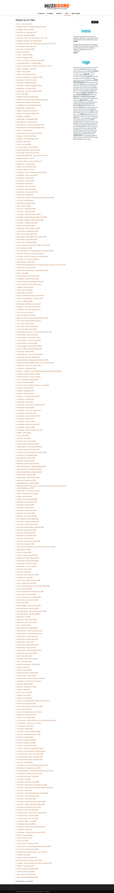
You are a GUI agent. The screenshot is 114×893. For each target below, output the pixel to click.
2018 (89, 114)
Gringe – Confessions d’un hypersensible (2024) (30, 295)
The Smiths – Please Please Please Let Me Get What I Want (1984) (35, 787)
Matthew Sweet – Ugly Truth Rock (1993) (28, 477)
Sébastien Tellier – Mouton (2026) (26, 675)
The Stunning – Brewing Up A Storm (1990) (29, 807)
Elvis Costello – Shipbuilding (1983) (27, 242)
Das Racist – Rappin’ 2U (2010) (25, 169)
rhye (81, 76)
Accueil (17, 17)
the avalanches (77, 73)
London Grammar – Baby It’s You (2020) (28, 444)
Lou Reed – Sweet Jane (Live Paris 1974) (28, 449)
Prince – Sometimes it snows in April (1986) (29, 597)
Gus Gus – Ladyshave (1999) (25, 301)
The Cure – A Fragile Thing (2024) (26, 740)
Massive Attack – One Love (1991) (26, 475)
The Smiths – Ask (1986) (23, 779)
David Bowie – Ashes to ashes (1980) (27, 175)
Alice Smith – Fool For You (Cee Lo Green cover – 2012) (32, 38)
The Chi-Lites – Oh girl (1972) (25, 726)
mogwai (75, 134)
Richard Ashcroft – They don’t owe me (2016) (29, 633)
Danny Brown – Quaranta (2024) (26, 164)
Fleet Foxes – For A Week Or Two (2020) (28, 259)
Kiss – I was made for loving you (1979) (28, 379)
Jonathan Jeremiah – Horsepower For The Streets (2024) (33, 360)
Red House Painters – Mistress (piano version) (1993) (31, 611)
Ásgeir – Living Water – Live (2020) (26, 69)
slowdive (90, 76)
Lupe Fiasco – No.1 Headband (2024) (27, 455)
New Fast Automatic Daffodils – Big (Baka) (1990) (30, 527)
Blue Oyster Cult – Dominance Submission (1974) (30, 125)
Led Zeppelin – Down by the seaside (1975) (29, 410)
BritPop (94, 94)
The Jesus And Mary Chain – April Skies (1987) (30, 757)
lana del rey (90, 134)
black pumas (81, 120)
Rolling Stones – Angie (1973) (25, 642)
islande (75, 128)
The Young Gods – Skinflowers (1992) (27, 843)
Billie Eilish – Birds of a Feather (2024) (27, 97)
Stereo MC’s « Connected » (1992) (26, 703)
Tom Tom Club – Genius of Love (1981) (27, 849)
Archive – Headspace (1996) (24, 57)
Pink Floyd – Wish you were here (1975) (28, 575)
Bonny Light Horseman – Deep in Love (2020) (29, 133)
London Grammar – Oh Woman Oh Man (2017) (29, 447)
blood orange (92, 132)
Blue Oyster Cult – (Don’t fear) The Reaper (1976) (30, 127)
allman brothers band (92, 82)
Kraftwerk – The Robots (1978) (25, 393)
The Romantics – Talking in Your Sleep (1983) (29, 773)
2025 (75, 118)
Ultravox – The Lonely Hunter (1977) (27, 857)
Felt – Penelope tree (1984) (24, 248)
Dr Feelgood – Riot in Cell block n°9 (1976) (28, 228)
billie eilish (85, 130)
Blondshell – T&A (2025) (23, 116)
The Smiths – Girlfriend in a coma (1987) (28, 782)
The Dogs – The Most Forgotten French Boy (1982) (31, 751)
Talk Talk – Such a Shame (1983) (26, 717)
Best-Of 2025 (88, 105)
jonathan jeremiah (78, 103)
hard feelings (88, 71)
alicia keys (92, 103)
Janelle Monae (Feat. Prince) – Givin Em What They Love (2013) (34, 332)
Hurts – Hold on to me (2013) (25, 312)
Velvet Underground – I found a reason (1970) (29, 860)
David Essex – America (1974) (25, 195)
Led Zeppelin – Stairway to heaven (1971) (28, 424)
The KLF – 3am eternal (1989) (25, 382)
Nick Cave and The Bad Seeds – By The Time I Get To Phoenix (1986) (36, 547)
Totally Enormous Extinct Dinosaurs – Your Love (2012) (32, 852)
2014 (93, 105)
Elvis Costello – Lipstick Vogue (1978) (27, 239)
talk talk (86, 137)
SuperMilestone (84, 94)
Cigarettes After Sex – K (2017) (25, 158)
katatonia (81, 123)
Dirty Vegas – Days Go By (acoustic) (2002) (29, 214)
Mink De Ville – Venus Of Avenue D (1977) (28, 491)
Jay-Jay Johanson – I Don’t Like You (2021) (29, 337)
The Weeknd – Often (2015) (24, 829)
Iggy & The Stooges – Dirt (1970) (26, 315)
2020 (95, 80)
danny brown (81, 71)
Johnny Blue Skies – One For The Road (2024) (29, 354)
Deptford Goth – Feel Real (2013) (26, 203)
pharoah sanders (86, 67)
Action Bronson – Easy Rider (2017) (26, 32)
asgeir (92, 111)
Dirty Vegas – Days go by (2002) (26, 211)
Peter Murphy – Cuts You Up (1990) (27, 566)
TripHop (81, 84)
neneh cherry (80, 80)
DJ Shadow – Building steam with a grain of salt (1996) (32, 217)
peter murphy (81, 118)
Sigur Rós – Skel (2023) (23, 689)
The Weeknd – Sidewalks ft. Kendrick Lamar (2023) (31, 832)
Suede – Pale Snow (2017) (24, 709)
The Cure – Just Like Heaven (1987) (27, 745)
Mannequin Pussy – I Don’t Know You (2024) (29, 469)
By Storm (95, 126)
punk (89, 107)
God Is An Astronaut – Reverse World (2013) (29, 284)
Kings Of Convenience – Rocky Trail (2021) (29, 377)
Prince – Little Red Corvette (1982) (26, 583)
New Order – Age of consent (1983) (27, 530)
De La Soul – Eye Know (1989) (25, 200)
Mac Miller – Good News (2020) (25, 461)
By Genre (50, 13)
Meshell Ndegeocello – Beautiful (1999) (28, 483)
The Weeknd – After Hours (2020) (26, 824)
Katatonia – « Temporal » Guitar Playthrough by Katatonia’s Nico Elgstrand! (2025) (39, 371)
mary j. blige (87, 139)
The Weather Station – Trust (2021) (26, 821)
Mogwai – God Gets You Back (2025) (27, 499)
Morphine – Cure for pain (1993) (26, 513)
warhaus (86, 89)
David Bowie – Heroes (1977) (25, 183)
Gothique (75, 107)
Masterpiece (79, 82)
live (85, 84)
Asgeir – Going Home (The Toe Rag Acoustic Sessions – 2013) (34, 66)
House (78, 116)
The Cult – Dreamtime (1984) (25, 737)
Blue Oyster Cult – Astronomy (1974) (27, 122)
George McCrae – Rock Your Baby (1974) (28, 276)
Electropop (91, 96)
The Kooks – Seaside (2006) (25, 762)
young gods (76, 78)
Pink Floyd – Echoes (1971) (24, 569)
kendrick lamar (87, 87)
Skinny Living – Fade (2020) (24, 692)
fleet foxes (91, 102)
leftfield (85, 76)
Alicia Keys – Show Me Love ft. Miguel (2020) (29, 41)
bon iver (95, 76)
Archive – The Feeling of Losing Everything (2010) (30, 60)
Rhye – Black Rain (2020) (24, 625)
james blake (84, 132)
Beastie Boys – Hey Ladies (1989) (26, 88)
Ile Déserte (94, 67)
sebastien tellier (88, 91)
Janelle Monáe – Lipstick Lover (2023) (27, 334)
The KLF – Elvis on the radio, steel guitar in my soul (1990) (33, 385)
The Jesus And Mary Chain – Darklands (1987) (29, 759)
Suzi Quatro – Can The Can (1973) (26, 715)
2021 (80, 135)
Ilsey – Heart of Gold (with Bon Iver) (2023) (29, 321)
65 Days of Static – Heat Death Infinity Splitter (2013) (31, 27)
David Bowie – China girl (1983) (25, 181)
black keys (76, 98)
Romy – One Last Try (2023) (24, 656)
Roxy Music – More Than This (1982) (27, 659)
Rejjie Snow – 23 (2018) (23, 617)
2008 (80, 102)
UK (80, 97)
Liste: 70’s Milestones (23, 435)
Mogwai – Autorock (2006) (24, 496)
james (82, 137)
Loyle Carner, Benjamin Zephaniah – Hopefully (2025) (31, 452)
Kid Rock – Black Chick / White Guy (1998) (28, 374)
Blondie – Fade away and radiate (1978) (28, 113)
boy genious (76, 87)
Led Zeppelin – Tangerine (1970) (26, 427)
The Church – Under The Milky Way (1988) (28, 731)
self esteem (92, 137)
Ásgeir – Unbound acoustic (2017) (26, 74)
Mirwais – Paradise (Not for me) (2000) (27, 493)
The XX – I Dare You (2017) (24, 838)
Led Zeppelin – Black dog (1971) (26, 407)
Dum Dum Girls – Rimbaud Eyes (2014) (27, 231)
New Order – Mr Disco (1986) (25, 538)
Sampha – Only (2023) (23, 667)
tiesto (77, 69)
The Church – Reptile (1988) (25, 729)
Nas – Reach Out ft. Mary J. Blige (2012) (28, 519)
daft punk (79, 92)
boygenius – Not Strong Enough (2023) (28, 139)
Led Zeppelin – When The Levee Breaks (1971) (30, 430)
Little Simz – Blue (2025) (24, 438)
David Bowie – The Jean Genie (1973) (27, 192)
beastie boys (92, 109)
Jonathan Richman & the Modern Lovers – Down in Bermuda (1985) (35, 362)
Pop (82, 114)
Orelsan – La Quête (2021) (24, 552)
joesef (74, 116)
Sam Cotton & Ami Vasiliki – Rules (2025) (28, 664)
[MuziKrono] (57, 6)
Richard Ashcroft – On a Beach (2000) (27, 628)
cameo (78, 114)
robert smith (83, 116)
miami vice (84, 73)
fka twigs (76, 123)
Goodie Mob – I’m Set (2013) (25, 293)
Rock (86, 74)
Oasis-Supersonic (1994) (24, 549)
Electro (76, 96)
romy (79, 137)
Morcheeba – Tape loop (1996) (25, 505)
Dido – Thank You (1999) (24, 206)
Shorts (90, 130)
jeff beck (75, 84)
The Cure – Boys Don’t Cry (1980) (26, 743)
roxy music (86, 111)
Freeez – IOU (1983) (22, 273)
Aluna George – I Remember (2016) (26, 46)
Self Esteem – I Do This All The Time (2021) (29, 681)
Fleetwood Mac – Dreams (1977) (26, 262)
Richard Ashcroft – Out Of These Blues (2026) (29, 631)
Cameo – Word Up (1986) (24, 144)
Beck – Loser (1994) (22, 94)
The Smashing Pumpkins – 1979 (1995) (27, 776)
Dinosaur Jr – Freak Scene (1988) (26, 209)
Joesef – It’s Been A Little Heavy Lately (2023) (29, 349)
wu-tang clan (80, 91)
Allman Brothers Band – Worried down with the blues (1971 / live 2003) (36, 43)
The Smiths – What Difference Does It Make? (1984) (31, 801)
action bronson (92, 85)
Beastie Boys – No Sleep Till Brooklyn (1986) (29, 91)
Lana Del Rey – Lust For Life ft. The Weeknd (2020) (31, 405)
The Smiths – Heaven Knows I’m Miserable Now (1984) (32, 785)
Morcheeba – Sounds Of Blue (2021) (27, 502)
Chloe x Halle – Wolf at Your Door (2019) (28, 153)
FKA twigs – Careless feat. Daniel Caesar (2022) (30, 253)
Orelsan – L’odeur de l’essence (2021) (27, 555)
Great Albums (76, 13)
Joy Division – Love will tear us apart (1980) (29, 365)
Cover (81, 69)
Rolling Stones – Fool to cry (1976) (26, 647)
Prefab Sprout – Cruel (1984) (25, 577)
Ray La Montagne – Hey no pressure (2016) (29, 605)
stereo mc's (94, 114)
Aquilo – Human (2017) (23, 52)
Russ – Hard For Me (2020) (24, 661)
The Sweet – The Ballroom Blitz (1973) (27, 810)
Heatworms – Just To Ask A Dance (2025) (28, 306)
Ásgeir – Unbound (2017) (24, 71)
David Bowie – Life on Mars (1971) (26, 186)
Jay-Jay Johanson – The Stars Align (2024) (29, 340)
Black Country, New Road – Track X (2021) (28, 102)
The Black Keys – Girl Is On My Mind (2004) (29, 105)
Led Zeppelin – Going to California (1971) (28, 416)
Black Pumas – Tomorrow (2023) (26, 108)
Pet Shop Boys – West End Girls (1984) (27, 561)
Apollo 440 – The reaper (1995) (25, 49)
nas (92, 80)
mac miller (95, 121)
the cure (79, 67)
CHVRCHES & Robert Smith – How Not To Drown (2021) (32, 155)
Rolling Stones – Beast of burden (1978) (28, 645)
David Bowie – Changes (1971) (25, 178)
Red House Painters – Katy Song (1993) (28, 608)
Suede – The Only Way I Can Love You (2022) (29, 712)
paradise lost (94, 107)
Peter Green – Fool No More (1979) (26, 563)
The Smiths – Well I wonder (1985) (26, 799)
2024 (75, 135)
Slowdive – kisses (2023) (24, 695)
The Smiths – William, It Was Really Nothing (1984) (31, 804)
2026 (84, 134)
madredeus (92, 89)
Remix (75, 67)
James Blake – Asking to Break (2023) (27, 326)
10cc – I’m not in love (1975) (24, 24)
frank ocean (84, 112)
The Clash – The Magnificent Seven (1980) (28, 734)
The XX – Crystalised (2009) (25, 835)
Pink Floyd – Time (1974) (24, 572)
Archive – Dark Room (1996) (24, 55)
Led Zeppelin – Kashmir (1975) (25, 419)
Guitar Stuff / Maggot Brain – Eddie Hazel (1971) (30, 298)
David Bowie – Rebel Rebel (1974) (26, 189)
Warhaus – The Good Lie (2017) (25, 866)
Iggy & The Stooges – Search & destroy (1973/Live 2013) (32, 318)
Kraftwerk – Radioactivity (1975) (26, 391)
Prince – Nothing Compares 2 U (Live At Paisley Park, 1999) (33, 586)
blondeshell (88, 120)
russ (89, 73)
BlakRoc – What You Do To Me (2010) (27, 111)
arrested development (79, 121)
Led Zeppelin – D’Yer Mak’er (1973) (26, 413)
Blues (85, 69)
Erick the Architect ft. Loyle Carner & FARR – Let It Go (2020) (33, 245)
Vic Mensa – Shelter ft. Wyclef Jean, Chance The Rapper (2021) (34, 863)
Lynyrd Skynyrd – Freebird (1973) (26, 458)
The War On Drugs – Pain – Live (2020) (27, 818)
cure (91, 121)
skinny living (76, 100)
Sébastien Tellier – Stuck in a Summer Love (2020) (31, 678)
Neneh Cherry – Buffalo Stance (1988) (27, 524)
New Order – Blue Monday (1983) (26, 533)
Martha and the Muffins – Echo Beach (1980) (29, 472)
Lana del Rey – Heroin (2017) (25, 402)
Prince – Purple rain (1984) (24, 589)
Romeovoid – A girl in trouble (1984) (27, 653)
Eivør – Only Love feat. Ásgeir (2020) (27, 234)
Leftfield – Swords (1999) (24, 433)
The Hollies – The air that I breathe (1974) (28, 309)
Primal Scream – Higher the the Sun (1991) (28, 580)
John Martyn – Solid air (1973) (25, 351)
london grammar (78, 139)
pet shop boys (84, 109)
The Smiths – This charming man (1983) (28, 796)
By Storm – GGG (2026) (23, 141)
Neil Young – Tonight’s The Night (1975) (28, 521)
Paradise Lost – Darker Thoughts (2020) (28, 558)
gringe (92, 118)
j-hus (81, 98)
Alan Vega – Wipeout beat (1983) (26, 35)
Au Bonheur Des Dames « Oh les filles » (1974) (30, 77)
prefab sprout (90, 128)
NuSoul (87, 121)
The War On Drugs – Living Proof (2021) (28, 815)
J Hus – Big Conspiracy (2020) (25, 323)
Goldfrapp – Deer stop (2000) (25, 287)
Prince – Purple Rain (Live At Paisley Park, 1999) (30, 591)
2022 (88, 78)
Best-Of (83, 100)
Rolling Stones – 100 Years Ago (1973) (27, 639)
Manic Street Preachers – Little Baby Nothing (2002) (31, 466)
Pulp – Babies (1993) (22, 603)
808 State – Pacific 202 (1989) (25, 29)
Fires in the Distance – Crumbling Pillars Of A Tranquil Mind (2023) (35, 251)
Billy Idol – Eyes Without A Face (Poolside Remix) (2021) (32, 99)
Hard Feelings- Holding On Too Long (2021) (29, 304)
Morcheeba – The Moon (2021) (25, 507)
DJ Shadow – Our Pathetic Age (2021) (27, 223)
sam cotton (85, 102)
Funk (86, 114)
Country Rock (88, 126)
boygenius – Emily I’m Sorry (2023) (26, 136)
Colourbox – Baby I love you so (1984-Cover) (29, 161)
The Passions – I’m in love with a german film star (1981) (32, 765)
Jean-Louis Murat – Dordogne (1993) (27, 343)
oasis (96, 102)
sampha (87, 118)
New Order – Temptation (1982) (25, 544)
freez (81, 87)
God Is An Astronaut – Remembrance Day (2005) (30, 281)
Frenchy (88, 80)
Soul (74, 69)
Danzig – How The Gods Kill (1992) (26, 167)
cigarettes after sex (78, 111)
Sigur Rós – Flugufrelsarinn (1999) (26, 687)
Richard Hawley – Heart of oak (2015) (27, 636)
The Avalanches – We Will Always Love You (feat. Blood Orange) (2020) (36, 720)
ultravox (85, 107)
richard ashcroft (88, 136)
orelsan (78, 112)
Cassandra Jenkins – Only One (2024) (27, 147)
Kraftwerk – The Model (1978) (25, 388)
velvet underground (92, 116)
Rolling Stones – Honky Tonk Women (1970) (29, 650)
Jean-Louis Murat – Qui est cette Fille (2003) (29, 346)
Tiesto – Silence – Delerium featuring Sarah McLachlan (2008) (34, 846)
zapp (96, 137)
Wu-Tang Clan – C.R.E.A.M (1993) (26, 874)
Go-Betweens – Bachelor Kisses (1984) (28, 279)
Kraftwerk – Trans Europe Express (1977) (28, 396)
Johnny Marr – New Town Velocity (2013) (28, 357)
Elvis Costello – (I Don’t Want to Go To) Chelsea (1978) (32, 237)
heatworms (83, 78)
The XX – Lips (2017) (22, 840)
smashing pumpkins (89, 123)
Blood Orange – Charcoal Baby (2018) (27, 119)
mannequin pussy (91, 84)
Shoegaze (94, 87)
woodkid (90, 112)
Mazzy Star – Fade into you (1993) (26, 480)
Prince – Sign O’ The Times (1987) (26, 594)
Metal (81, 107)
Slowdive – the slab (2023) (24, 698)
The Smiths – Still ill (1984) (24, 790)
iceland (95, 71)
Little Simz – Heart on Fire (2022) (26, 441)
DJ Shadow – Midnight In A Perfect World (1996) (30, 220)
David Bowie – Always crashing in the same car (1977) (32, 172)
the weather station (78, 89)
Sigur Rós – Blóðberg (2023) (25, 684)
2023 (84, 96)
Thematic (59, 13)
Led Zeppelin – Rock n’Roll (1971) (26, 421)
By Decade (41, 13)
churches (85, 98)
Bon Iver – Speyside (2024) (24, 130)
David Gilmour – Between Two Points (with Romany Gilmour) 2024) (35, 197)
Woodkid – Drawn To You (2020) (26, 871)
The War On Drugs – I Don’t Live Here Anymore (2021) (32, 812)
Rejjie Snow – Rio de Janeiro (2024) (27, 622)
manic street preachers (82, 85)
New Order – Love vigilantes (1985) (26, 535)
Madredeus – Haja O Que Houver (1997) (28, 463)
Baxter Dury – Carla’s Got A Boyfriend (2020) (29, 85)
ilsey (94, 112)
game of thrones (81, 128)
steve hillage (91, 98)
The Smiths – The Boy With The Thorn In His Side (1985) (32, 793)
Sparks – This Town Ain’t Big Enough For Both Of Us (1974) (33, 701)
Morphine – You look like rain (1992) (27, 516)
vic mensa (81, 125)
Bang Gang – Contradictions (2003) (26, 83)
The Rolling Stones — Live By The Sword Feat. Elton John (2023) (35, 771)
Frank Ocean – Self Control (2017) (26, 267)
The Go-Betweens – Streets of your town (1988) (30, 754)
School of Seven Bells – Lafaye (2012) (27, 673)
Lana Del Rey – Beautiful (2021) (25, 399)
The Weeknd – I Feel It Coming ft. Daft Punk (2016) (31, 827)
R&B (92, 120)
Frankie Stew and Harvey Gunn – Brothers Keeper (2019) (32, 270)
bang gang (86, 103)
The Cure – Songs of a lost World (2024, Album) (30, 748)
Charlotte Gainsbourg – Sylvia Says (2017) (28, 150)
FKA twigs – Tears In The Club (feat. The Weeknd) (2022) (32, 256)
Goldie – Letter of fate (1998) (25, 290)
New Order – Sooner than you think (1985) (28, 541)
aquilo (96, 98)
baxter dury (90, 69)
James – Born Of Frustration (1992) (26, 329)
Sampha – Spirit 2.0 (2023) (24, 670)
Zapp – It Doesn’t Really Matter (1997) (27, 877)
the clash (80, 133)
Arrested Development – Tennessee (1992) (29, 63)
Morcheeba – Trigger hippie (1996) (26, 510)
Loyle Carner (76, 109)
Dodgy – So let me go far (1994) (26, 225)
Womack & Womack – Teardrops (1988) (27, 868)
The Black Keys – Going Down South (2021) (29, 723)
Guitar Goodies (88, 92)
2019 (93, 130)
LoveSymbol (80, 126)
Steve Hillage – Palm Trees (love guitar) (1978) (30, 706)
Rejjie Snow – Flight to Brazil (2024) (27, 619)
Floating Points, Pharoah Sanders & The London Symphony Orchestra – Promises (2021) (41, 265)
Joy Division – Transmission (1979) (26, 368)
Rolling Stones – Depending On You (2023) (29, 768)
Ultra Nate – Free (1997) (23, 855)
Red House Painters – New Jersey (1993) (28, 614)
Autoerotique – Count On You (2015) (27, 80)
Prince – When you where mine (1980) (27, 600)
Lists (66, 13)
